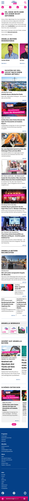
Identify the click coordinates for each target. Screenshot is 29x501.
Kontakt (3, 473)
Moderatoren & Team (6, 436)
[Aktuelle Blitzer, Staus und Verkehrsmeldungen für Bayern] (17, 7)
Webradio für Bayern (6, 457)
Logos (2, 480)
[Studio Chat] (10, 7)
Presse (3, 475)
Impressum (4, 485)
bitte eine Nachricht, (12, 32)
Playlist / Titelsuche (6, 464)
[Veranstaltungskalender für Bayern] (25, 7)
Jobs (2, 477)
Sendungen (4, 435)
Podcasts (3, 438)
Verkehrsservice (5, 445)
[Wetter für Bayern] (2, 7)
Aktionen (3, 440)
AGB (2, 482)
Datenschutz (4, 484)
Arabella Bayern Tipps (6, 448)
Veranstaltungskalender (7, 450)
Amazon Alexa (4, 462)
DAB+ (2, 455)
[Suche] (25, 2)
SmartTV (3, 460)
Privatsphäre (4, 487)
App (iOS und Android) (6, 459)
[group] (5, 329)
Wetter (3, 447)
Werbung (3, 478)
